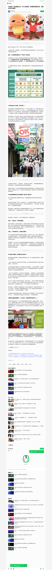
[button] (9, 569)
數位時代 (16, 347)
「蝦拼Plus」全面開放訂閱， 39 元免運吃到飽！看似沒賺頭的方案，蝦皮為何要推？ (25, 356)
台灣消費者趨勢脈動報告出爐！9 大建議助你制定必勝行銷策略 (21, 353)
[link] (11, 569)
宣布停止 (34, 108)
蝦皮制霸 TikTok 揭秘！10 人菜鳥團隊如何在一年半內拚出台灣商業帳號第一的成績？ (25, 355)
